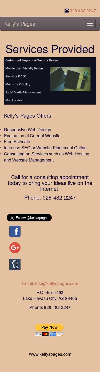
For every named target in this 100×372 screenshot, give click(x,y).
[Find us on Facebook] (15, 231)
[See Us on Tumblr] (15, 264)
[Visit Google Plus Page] (15, 247)
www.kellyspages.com (50, 354)
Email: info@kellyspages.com (50, 283)
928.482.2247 (83, 10)
